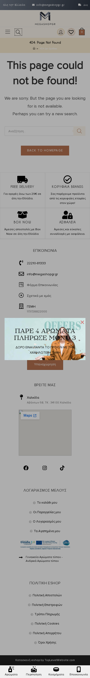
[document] (45, 339)
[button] (82, 322)
